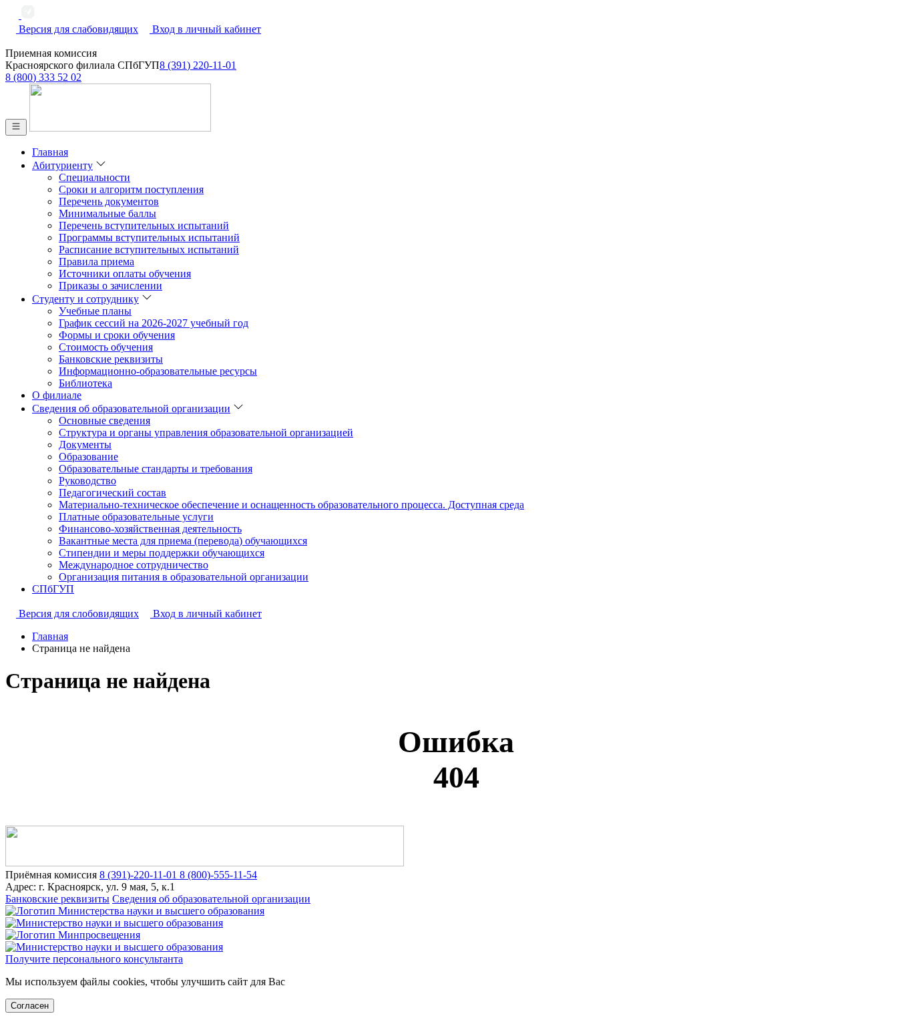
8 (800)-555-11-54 (218, 874)
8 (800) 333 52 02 (43, 77)
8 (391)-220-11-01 (139, 874)
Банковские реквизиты (57, 898)
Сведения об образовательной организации (211, 898)
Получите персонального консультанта (94, 959)
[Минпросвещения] (456, 941)
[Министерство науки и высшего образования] (456, 917)
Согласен (30, 1006)
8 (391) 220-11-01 (198, 65)
